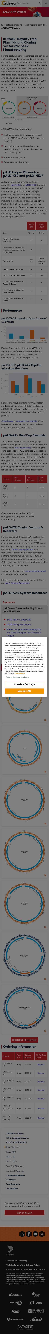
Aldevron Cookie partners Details (17, 677)
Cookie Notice (20, 673)
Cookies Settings (24, 684)
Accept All (24, 691)
